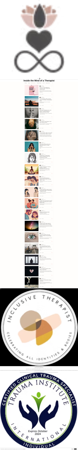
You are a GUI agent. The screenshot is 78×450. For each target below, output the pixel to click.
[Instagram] (39, 289)
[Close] (77, 449)
